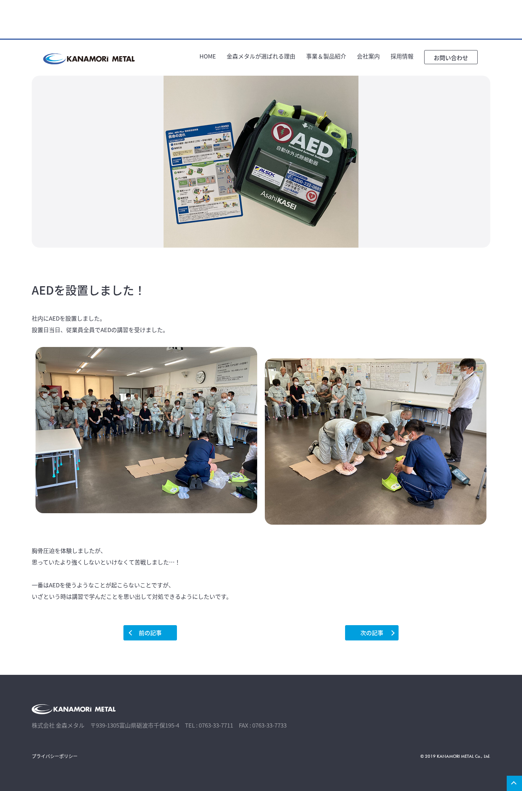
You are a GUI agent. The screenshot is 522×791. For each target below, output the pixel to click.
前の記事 (150, 633)
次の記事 (371, 633)
